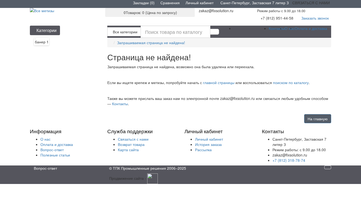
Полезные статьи (55, 155)
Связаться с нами (133, 139)
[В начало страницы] (327, 167)
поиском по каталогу (291, 82)
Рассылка (203, 149)
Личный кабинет (209, 139)
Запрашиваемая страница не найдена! (151, 42)
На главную (318, 118)
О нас (290, 28)
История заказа (208, 144)
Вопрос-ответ (52, 149)
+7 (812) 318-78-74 (288, 160)
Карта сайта (128, 149)
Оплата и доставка (311, 28)
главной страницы (218, 82)
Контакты (277, 28)
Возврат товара (131, 144)
